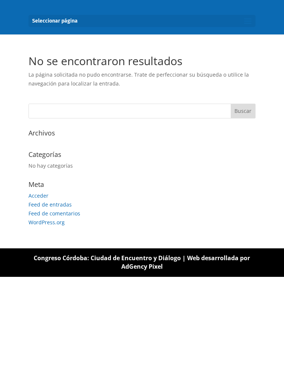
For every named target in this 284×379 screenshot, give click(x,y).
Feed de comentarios (54, 213)
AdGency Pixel (142, 266)
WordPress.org (46, 222)
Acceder (38, 195)
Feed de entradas (50, 204)
